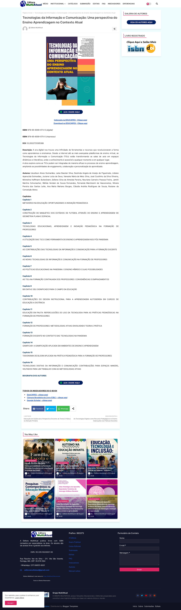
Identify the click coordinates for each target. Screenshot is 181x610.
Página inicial (27, 13)
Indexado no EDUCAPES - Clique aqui (70, 120)
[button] (156, 3)
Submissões (149, 606)
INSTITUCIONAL (57, 4)
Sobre (140, 606)
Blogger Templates (70, 606)
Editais (71, 554)
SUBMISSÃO (85, 4)
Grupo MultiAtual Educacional (51, 576)
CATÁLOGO (73, 4)
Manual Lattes (74, 571)
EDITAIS (96, 4)
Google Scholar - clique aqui (39, 400)
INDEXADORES (114, 4)
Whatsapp (64, 409)
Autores (72, 567)
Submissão (73, 550)
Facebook (39, 409)
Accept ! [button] (10, 603)
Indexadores (74, 563)
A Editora (72, 538)
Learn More (19, 598)
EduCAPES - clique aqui (37, 395)
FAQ (103, 4)
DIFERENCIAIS (129, 4)
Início (135, 606)
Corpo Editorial (75, 546)
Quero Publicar (75, 542)
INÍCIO (45, 4)
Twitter (52, 409)
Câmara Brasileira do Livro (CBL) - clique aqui (47, 397)
